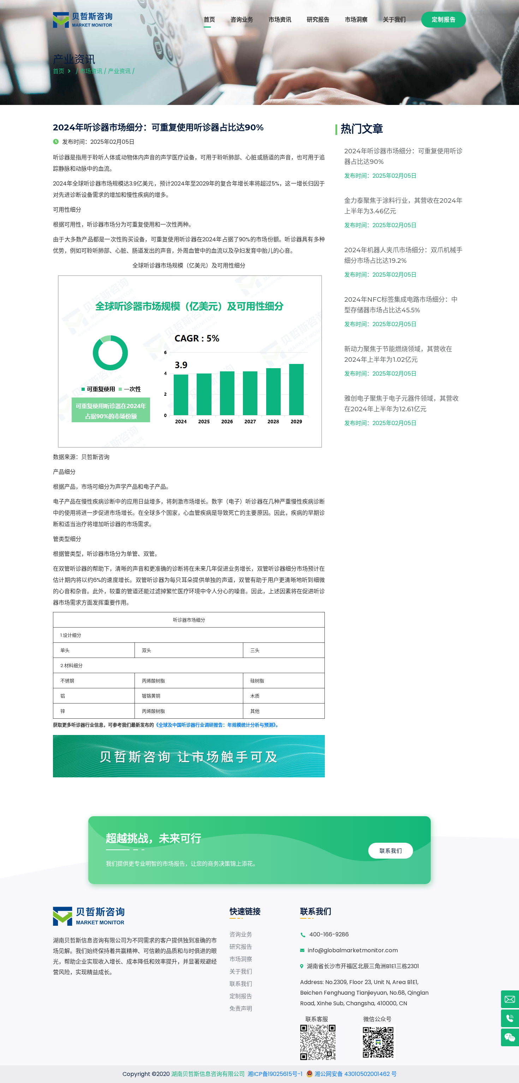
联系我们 (391, 850)
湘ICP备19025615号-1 (275, 1074)
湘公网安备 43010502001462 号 (355, 1074)
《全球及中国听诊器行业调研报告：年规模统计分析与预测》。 (217, 725)
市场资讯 (280, 20)
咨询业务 (242, 20)
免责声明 (240, 1009)
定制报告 (444, 20)
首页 (209, 20)
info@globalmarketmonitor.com (353, 950)
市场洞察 (356, 20)
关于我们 (394, 20)
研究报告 (318, 20)
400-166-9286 (329, 934)
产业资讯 (119, 71)
